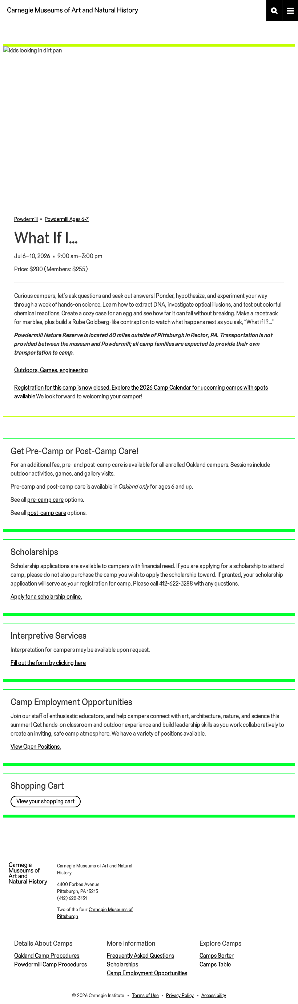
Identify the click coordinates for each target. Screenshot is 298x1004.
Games (48, 370)
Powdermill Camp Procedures (50, 964)
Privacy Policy (180, 995)
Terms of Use (145, 995)
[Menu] (290, 11)
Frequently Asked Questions (140, 956)
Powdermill (26, 219)
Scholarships (122, 964)
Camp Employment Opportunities (147, 973)
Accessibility (213, 995)
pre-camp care (45, 500)
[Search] (274, 11)
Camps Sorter (217, 956)
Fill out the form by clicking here (48, 663)
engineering (74, 370)
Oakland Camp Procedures (46, 956)
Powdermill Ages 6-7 (67, 219)
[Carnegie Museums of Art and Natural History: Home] (72, 8)
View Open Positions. (36, 747)
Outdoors (25, 370)
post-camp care (46, 513)
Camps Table (215, 964)
